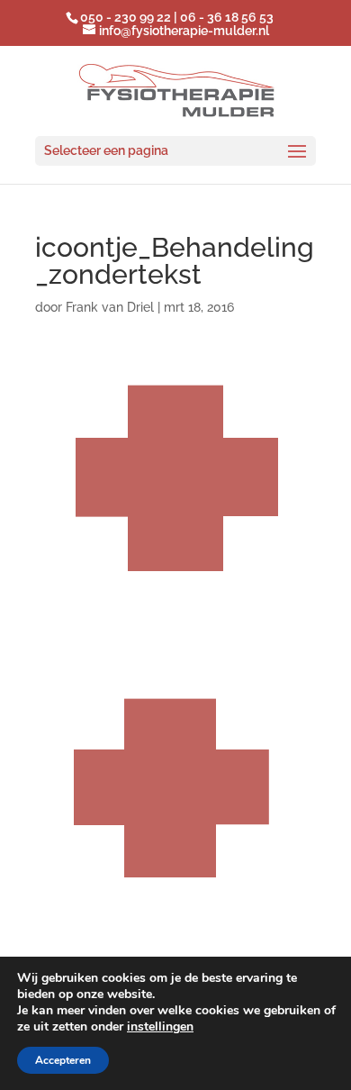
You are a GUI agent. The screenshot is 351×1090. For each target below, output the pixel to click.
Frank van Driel (110, 307)
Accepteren (63, 1060)
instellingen (160, 1027)
